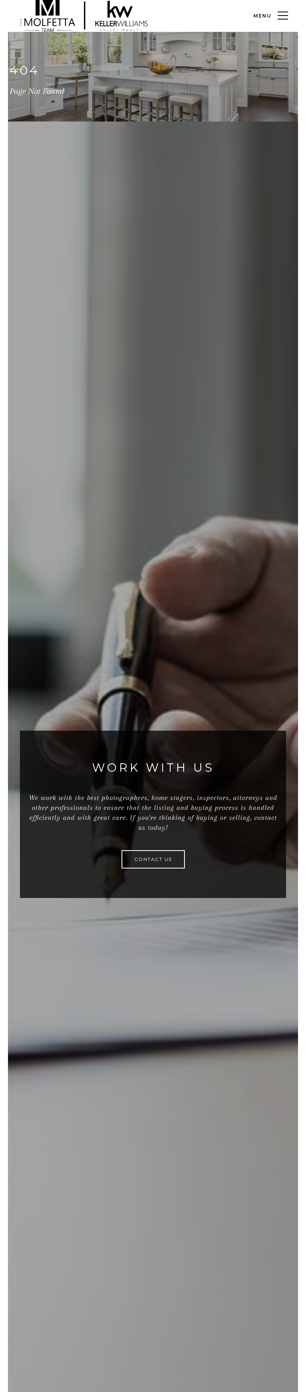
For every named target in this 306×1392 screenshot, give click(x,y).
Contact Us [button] (153, 859)
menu (262, 16)
